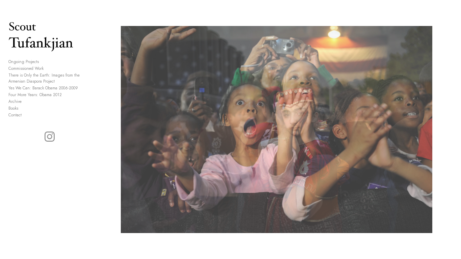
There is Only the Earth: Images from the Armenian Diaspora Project (44, 78)
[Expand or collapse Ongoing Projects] (43, 61)
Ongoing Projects (23, 62)
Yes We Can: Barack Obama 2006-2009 (43, 88)
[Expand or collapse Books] (23, 108)
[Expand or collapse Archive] (26, 101)
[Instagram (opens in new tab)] (50, 137)
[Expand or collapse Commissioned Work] (48, 68)
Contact (15, 115)
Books (13, 108)
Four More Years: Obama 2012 (35, 95)
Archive (15, 101)
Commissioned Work (26, 68)
